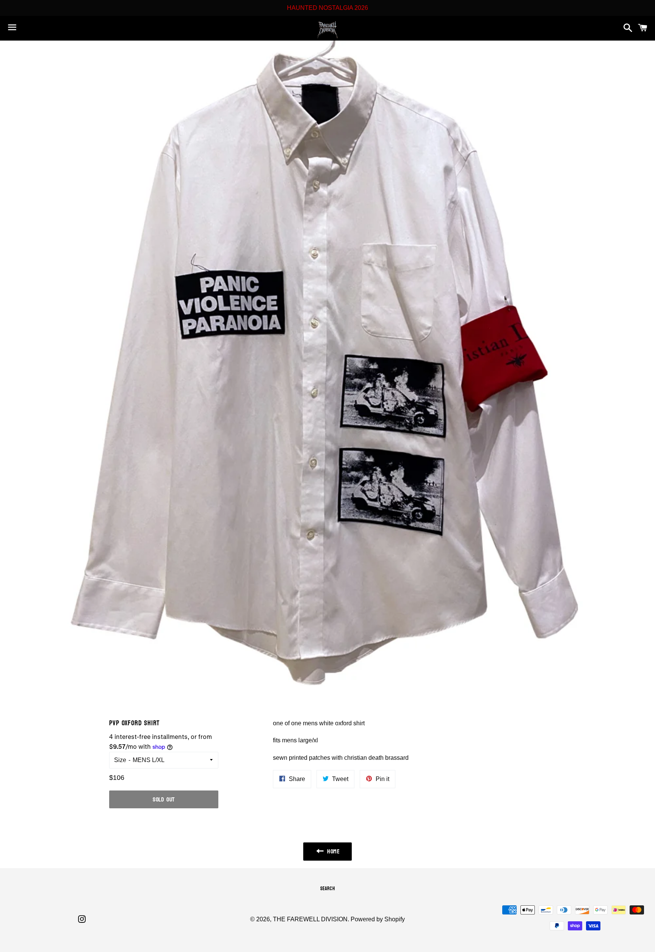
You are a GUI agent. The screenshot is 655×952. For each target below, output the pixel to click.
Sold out (164, 799)
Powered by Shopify (378, 919)
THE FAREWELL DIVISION (310, 919)
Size (120, 760)
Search (327, 888)
